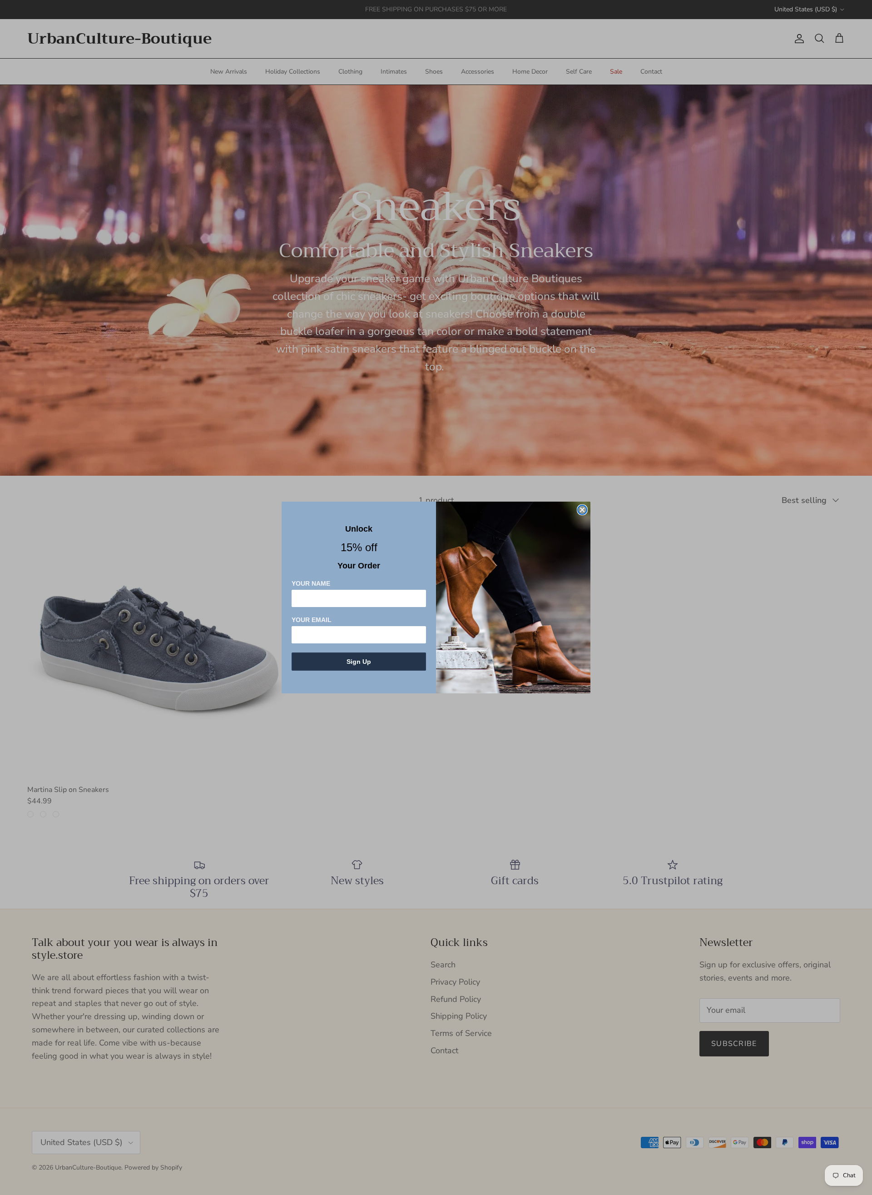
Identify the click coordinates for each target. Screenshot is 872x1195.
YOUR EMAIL (312, 619)
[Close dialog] (582, 509)
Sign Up (359, 661)
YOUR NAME (311, 583)
